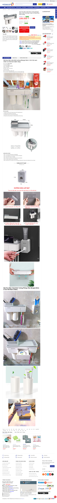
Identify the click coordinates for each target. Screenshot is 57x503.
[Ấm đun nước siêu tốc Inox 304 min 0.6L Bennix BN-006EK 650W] (44, 49)
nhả (18, 430)
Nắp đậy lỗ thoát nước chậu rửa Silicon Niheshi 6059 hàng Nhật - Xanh (6, 446)
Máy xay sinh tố (20, 457)
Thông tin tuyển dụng (19, 464)
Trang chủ (4, 9)
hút (9, 430)
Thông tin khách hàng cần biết (6, 467)
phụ (27, 429)
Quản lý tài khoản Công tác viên (33, 476)
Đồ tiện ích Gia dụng (34, 457)
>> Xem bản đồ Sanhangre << (7, 492)
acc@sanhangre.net (6, 493)
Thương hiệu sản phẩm (19, 470)
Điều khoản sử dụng (5, 464)
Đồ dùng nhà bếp (20, 455)
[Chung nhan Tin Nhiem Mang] (42, 485)
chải (11, 429)
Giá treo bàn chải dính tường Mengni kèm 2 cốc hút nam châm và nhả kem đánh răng (23, 9)
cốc (7, 430)
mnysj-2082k (37, 429)
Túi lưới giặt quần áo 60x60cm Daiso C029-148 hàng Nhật (36, 446)
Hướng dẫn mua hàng (19, 467)
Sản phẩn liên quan (7, 432)
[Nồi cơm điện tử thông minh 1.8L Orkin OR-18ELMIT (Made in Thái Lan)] (44, 69)
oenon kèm (4, 430)
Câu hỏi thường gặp (5, 470)
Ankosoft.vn (22, 498)
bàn (9, 429)
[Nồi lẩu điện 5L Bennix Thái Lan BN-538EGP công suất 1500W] (44, 36)
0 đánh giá (23, 16)
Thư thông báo (31, 467)
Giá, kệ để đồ (33, 455)
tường (16, 429)
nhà (31, 429)
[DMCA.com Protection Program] (50, 485)
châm (14, 430)
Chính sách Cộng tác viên (32, 473)
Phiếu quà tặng (31, 464)
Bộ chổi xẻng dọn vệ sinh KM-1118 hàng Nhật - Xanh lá (17, 446)
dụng (22, 429)
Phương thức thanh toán (5, 473)
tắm (33, 429)
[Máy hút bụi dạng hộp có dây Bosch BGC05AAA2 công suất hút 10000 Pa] (44, 62)
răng (25, 430)
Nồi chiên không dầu (47, 457)
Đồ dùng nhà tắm (6, 457)
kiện (29, 429)
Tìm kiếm (9, 9)
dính (13, 429)
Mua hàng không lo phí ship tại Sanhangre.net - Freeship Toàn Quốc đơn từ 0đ (48, 24)
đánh (23, 430)
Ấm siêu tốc (45, 455)
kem (20, 430)
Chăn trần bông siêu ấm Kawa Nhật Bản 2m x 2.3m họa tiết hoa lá (26, 446)
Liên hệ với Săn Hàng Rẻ (19, 473)
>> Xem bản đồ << (37, 44)
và (16, 430)
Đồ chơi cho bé (6, 455)
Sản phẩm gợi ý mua (20, 432)
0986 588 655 (51, 4)
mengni (19, 429)
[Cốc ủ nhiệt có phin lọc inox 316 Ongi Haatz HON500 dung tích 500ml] (45, 56)
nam (11, 430)
